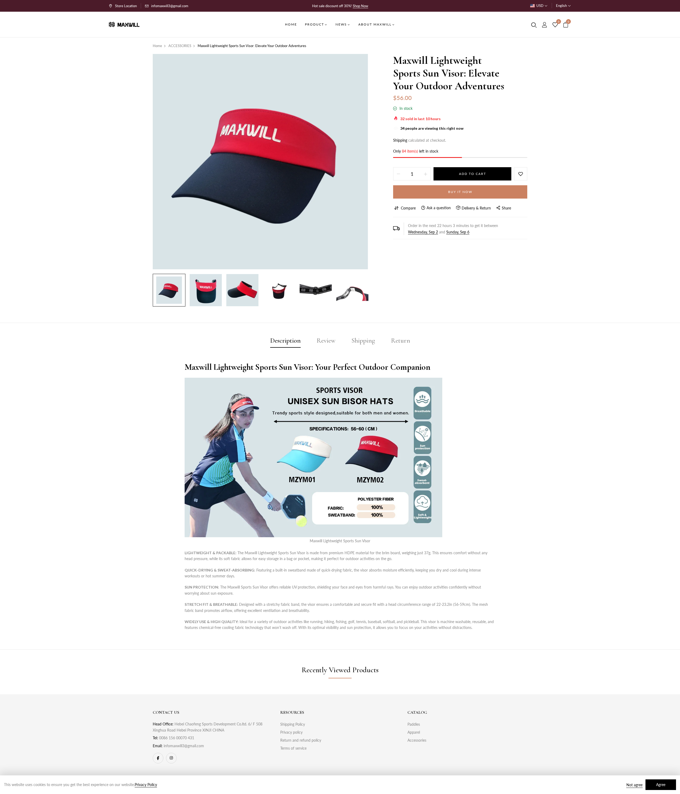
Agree (660, 784)
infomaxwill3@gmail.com (169, 6)
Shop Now (360, 6)
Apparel (413, 732)
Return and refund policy (300, 740)
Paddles (413, 724)
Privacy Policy (146, 784)
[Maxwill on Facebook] (158, 758)
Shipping (400, 140)
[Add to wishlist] (520, 173)
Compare (408, 208)
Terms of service (293, 748)
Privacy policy (291, 732)
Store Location (126, 6)
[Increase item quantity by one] (425, 173)
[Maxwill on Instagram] (171, 758)
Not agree (634, 785)
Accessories (416, 740)
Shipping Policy (292, 724)
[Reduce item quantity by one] (398, 173)
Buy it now (460, 192)
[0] (555, 25)
